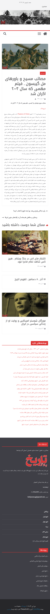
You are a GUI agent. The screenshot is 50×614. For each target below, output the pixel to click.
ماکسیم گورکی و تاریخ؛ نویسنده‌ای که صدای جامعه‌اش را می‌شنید (32, 357)
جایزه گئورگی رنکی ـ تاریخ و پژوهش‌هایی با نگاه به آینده (34, 381)
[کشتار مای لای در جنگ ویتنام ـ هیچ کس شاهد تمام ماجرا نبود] (25, 232)
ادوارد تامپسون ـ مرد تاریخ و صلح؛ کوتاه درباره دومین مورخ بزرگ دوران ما (30, 377)
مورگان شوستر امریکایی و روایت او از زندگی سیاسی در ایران (26, 322)
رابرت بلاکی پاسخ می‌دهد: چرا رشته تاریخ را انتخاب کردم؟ (29, 211)
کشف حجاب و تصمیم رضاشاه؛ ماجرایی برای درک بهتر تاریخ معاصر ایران (30, 373)
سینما (47, 527)
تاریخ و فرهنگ (44, 591)
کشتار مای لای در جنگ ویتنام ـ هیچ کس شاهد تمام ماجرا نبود (27, 260)
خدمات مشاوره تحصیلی (32, 450)
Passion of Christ (23, 114)
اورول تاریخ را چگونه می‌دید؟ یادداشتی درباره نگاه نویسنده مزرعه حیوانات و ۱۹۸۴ (29, 353)
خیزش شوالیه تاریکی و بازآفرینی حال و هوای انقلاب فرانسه (34, 412)
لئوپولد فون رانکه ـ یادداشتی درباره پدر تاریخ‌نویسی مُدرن (34, 361)
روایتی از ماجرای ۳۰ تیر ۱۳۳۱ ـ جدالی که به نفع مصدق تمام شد (32, 349)
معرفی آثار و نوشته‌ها (21, 450)
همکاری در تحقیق (43, 450)
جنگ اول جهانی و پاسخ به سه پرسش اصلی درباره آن (35, 369)
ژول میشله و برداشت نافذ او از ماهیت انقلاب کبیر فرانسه (35, 405)
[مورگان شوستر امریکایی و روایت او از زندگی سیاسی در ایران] (25, 294)
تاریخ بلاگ (43, 109)
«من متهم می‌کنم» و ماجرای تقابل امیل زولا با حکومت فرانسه (33, 393)
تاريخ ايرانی (45, 571)
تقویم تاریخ (43, 73)
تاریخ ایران (45, 517)
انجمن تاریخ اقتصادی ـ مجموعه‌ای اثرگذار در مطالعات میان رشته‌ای (32, 385)
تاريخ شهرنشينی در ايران (42, 576)
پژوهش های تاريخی (43, 566)
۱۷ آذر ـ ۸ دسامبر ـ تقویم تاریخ (30, 279)
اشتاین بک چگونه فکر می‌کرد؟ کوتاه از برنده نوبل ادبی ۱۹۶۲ (33, 401)
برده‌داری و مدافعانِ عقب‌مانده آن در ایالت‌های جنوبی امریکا (21, 217)
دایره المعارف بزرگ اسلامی (40, 556)
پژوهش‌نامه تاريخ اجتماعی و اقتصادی (38, 561)
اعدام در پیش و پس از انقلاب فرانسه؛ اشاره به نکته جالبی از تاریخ (32, 420)
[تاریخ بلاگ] (25, 12)
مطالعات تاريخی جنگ (42, 586)
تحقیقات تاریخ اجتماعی (42, 581)
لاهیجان (35, 482)
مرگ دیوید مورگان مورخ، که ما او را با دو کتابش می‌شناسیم (34, 416)
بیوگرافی (46, 512)
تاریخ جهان (45, 522)
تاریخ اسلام (45, 537)
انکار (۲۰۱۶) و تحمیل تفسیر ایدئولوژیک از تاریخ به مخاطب (34, 397)
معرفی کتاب (45, 532)
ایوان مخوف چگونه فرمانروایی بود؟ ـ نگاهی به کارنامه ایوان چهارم (32, 389)
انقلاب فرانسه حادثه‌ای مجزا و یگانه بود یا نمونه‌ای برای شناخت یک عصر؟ (30, 408)
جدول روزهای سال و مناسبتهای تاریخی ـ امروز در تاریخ (35, 424)
